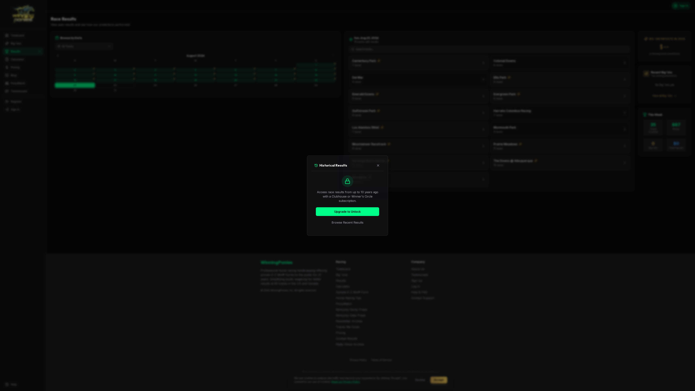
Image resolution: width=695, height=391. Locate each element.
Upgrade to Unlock (347, 211)
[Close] (378, 165)
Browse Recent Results (347, 222)
